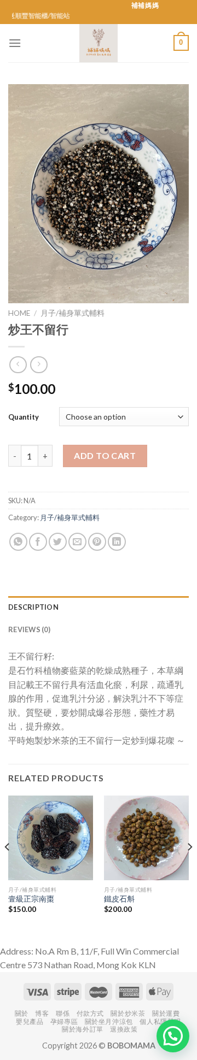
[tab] (98, 607)
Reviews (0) (29, 629)
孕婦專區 (64, 1021)
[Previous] (7, 868)
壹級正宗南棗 (31, 898)
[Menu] (14, 43)
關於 (21, 1013)
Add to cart (105, 455)
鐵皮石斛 (119, 898)
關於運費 (165, 1013)
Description (33, 607)
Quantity (23, 417)
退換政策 (123, 1029)
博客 (42, 1013)
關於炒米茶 (128, 1013)
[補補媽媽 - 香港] (98, 43)
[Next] (189, 868)
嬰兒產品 (29, 1021)
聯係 (62, 1013)
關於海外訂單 (82, 1029)
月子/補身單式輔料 (72, 313)
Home (19, 313)
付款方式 (90, 1013)
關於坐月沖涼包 (109, 1021)
